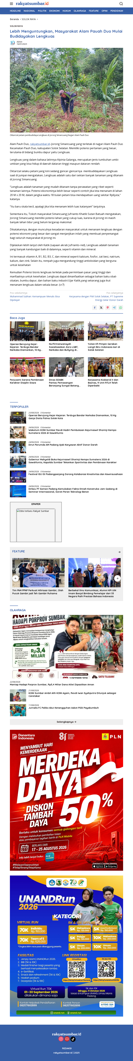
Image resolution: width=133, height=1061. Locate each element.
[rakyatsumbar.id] (31, 4)
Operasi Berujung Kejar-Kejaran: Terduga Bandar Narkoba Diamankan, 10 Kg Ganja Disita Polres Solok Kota (27, 347)
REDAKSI (67, 1048)
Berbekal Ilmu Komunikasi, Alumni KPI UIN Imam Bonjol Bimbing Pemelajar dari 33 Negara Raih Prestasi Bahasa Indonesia (36, 593)
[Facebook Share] (94, 307)
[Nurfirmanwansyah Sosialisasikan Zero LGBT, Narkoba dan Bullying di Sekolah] (66, 331)
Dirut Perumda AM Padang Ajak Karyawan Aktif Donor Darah (63, 444)
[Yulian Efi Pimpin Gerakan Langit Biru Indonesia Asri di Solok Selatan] (105, 331)
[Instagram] (61, 1039)
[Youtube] (67, 1039)
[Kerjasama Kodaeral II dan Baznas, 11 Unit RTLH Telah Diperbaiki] (105, 367)
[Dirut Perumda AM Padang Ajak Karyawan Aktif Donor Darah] (18, 447)
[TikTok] (73, 1039)
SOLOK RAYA (16, 26)
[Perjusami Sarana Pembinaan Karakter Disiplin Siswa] (27, 367)
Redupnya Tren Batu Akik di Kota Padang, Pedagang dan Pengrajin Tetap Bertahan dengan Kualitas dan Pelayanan (92, 593)
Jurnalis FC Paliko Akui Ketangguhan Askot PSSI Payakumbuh (64, 707)
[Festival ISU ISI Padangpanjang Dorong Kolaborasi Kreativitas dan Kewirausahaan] (18, 476)
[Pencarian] (121, 3)
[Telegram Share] (114, 307)
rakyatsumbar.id (40, 144)
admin (19, 41)
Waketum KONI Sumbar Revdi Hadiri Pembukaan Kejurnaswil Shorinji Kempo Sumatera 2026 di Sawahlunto (72, 431)
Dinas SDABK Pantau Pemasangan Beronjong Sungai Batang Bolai (64, 382)
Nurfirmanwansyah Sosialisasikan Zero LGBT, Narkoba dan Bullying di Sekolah (63, 347)
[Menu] (12, 3)
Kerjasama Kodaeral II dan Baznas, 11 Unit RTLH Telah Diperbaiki (103, 382)
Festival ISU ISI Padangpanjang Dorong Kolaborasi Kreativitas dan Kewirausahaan (76, 474)
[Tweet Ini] (101, 307)
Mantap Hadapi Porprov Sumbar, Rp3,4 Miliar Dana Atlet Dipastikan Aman (52, 684)
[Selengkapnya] (119, 552)
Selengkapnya (65, 721)
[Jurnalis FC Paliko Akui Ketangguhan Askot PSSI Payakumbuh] (18, 710)
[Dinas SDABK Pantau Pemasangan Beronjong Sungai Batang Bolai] (66, 367)
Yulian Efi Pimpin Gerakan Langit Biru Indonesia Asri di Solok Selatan (104, 347)
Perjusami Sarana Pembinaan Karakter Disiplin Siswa (27, 381)
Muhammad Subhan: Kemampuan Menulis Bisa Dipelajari (35, 296)
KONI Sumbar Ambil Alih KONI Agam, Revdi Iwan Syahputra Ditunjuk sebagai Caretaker (72, 694)
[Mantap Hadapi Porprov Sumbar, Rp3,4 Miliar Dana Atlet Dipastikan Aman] (66, 646)
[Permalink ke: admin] (12, 42)
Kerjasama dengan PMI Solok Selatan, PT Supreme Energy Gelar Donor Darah (96, 296)
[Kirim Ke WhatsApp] (120, 307)
